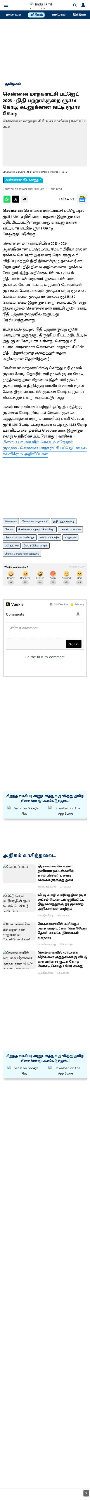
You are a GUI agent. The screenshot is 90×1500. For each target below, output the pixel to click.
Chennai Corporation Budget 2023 (22, 553)
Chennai (9, 529)
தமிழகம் (59, 14)
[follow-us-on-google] (82, 199)
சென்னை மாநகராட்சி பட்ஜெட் (36, 529)
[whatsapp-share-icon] (6, 202)
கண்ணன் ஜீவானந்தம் (23, 180)
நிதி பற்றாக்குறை (63, 521)
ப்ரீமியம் (36, 15)
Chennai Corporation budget (20, 537)
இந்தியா (79, 14)
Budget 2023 (70, 537)
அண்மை (13, 14)
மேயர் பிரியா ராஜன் (36, 545)
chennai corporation (70, 529)
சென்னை (11, 521)
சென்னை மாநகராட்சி (35, 521)
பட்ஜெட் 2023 (12, 545)
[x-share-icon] (15, 202)
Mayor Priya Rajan (49, 537)
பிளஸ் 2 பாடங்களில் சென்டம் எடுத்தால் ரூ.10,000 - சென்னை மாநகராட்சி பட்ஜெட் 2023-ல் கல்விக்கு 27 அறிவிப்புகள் (45, 448)
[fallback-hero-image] (19, 873)
